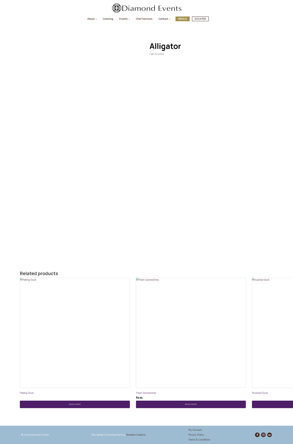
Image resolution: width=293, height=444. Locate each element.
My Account (195, 429)
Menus (182, 18)
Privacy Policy (196, 434)
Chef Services (144, 18)
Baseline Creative (136, 434)
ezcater (200, 18)
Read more (75, 404)
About (91, 18)
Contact (163, 18)
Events (123, 18)
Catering (108, 18)
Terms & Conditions (199, 439)
